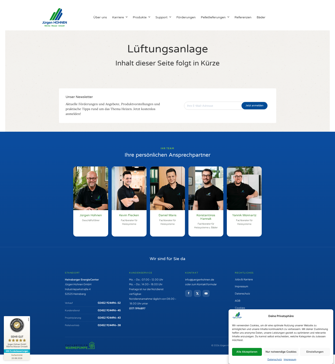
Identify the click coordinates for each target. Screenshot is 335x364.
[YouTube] (206, 293)
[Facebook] (188, 293)
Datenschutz (274, 359)
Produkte (140, 17)
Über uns (100, 17)
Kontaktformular (207, 284)
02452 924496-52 (109, 302)
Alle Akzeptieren (246, 351)
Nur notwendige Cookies (281, 351)
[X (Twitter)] (197, 293)
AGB (237, 300)
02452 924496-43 (109, 317)
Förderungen (186, 17)
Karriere (118, 17)
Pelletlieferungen (213, 17)
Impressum (290, 359)
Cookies (240, 307)
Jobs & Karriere (244, 279)
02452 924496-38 (109, 325)
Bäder (261, 17)
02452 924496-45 (109, 310)
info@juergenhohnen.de (199, 279)
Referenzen (242, 17)
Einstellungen (314, 351)
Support (161, 17)
